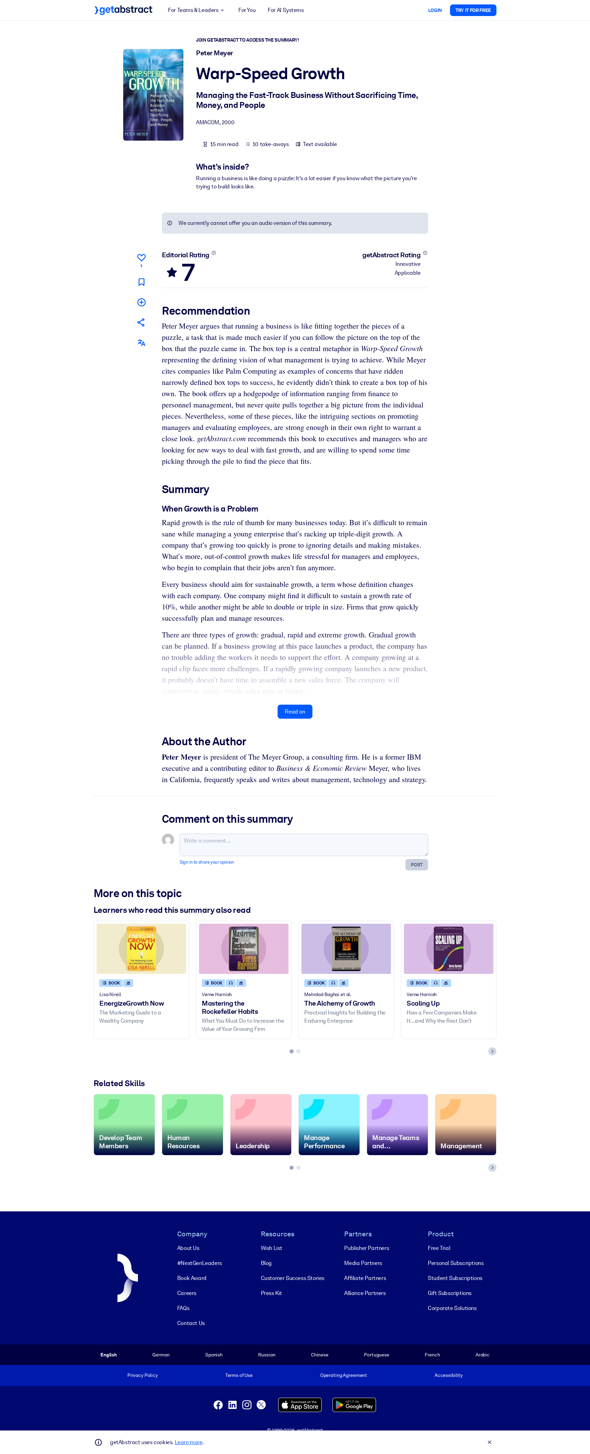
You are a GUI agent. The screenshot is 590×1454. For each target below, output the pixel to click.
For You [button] (246, 10)
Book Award (192, 1278)
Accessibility (449, 1375)
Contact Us (191, 1323)
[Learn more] (213, 253)
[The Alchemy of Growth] (346, 949)
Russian (266, 1354)
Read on (295, 711)
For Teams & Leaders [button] (193, 10)
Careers (186, 1293)
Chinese (319, 1354)
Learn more (188, 1442)
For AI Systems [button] (286, 10)
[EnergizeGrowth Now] (141, 949)
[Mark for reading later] (141, 282)
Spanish (214, 1354)
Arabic (483, 1354)
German (160, 1354)
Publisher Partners (366, 1248)
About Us (188, 1248)
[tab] (292, 1051)
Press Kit (271, 1293)
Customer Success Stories (292, 1278)
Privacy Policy (142, 1375)
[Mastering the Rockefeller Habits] (244, 949)
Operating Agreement (343, 1375)
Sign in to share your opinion (207, 862)
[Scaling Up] (448, 949)
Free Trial (439, 1248)
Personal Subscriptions (455, 1263)
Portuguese (376, 1354)
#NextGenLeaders (199, 1263)
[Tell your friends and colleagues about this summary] (141, 322)
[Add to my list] (141, 302)
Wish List (271, 1248)
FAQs (183, 1308)
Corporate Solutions (452, 1308)
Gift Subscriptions (450, 1293)
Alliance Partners (364, 1293)
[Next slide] (492, 1051)
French (432, 1354)
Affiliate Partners (365, 1278)
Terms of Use (239, 1375)
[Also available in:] (141, 342)
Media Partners (363, 1263)
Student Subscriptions (455, 1278)
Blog (266, 1263)
